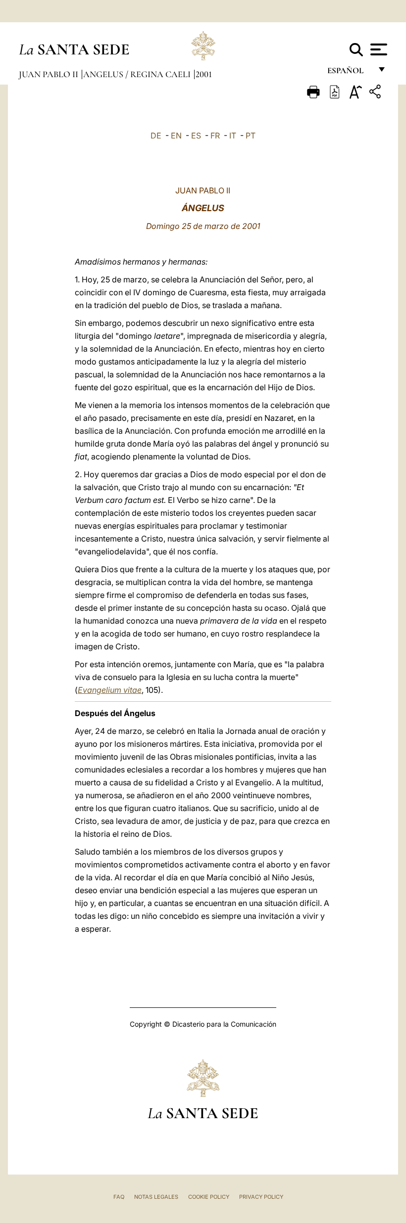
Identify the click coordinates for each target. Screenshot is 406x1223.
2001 (204, 74)
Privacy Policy (261, 1196)
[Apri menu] (377, 49)
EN (176, 135)
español (349, 73)
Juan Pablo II (49, 74)
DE (156, 135)
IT (232, 135)
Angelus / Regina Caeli (138, 74)
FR (215, 135)
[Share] (376, 93)
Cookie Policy (208, 1196)
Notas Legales (156, 1196)
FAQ (118, 1196)
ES (196, 135)
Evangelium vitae (110, 690)
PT (250, 135)
